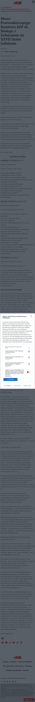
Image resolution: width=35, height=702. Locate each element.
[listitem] (17, 347)
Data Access (17, 385)
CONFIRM (10, 379)
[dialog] (17, 351)
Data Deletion (8, 385)
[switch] (28, 351)
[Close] (31, 316)
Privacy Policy (27, 385)
